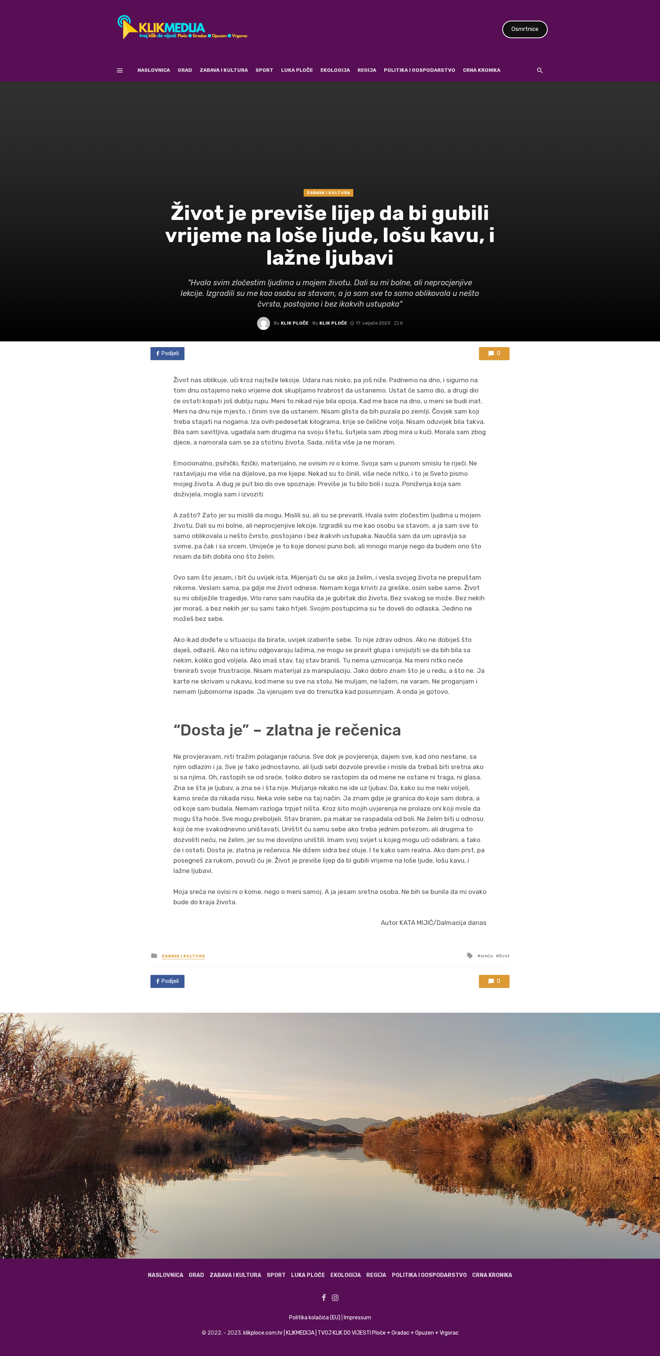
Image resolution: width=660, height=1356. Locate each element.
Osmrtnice (525, 29)
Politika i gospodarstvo (419, 70)
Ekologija (335, 70)
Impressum (357, 1317)
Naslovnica (154, 70)
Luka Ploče (297, 70)
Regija (367, 70)
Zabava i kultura (224, 70)
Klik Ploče (295, 323)
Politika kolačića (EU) (314, 1317)
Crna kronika (481, 70)
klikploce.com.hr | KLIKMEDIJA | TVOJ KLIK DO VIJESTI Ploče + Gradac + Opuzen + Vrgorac (351, 1333)
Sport (264, 70)
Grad (185, 70)
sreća (486, 955)
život (504, 955)
